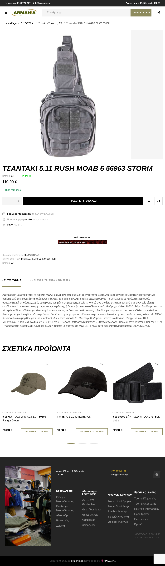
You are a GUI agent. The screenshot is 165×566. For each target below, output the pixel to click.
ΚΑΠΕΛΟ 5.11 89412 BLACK (74, 416)
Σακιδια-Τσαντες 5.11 (50, 23)
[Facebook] (156, 474)
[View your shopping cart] (158, 13)
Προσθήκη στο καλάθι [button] (36, 431)
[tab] (11, 280)
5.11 (12, 175)
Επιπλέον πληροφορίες (50, 280)
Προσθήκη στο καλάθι (83, 200)
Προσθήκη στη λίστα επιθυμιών (149, 201)
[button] (71, 443)
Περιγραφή (11, 280)
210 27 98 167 (118, 471)
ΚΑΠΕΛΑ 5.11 (20, 413)
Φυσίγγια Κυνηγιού (120, 494)
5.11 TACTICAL (27, 23)
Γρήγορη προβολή (47, 379)
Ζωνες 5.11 (129, 413)
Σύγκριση (159, 201)
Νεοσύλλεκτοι (64, 490)
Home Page (11, 23)
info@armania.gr (119, 474)
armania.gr (77, 560)
